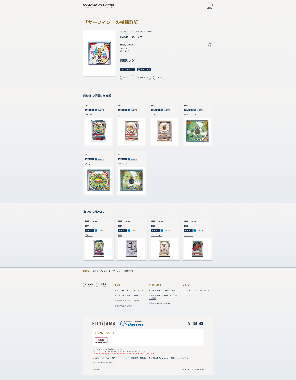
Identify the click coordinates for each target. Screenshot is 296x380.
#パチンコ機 (143, 77)
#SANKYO (127, 77)
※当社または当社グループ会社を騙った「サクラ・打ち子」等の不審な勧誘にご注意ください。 (124, 353)
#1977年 (159, 77)
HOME (86, 270)
